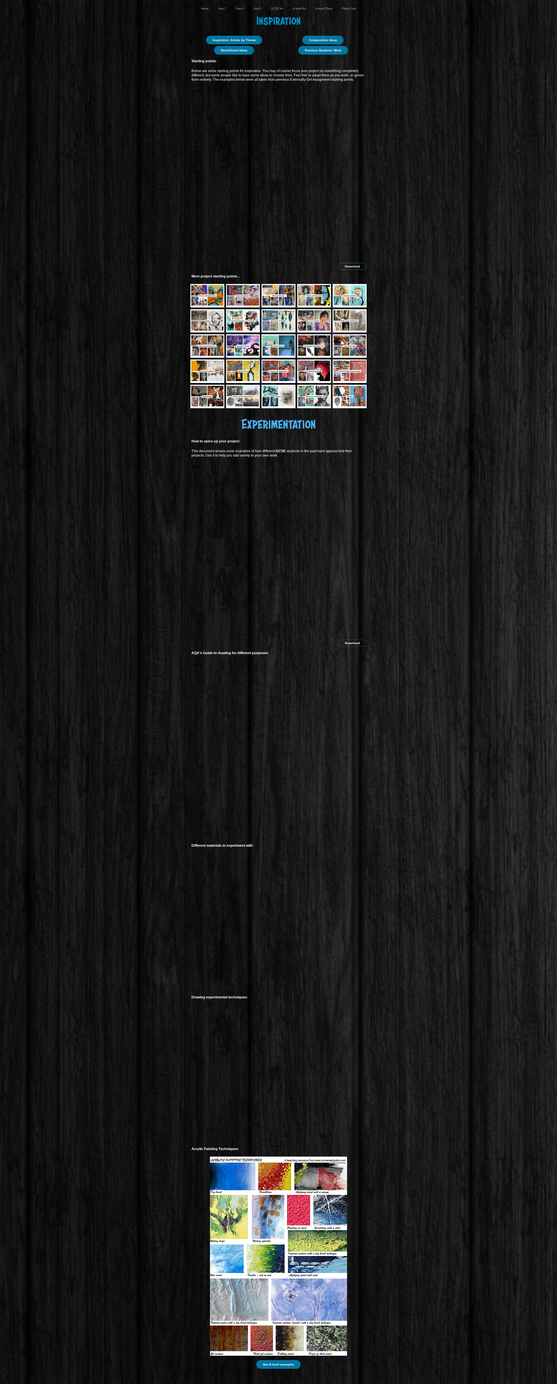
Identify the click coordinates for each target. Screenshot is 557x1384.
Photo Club (349, 8)
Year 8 (240, 8)
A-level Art (299, 8)
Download (352, 266)
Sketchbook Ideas (234, 50)
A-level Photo (323, 8)
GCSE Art (277, 8)
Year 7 (222, 8)
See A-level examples (278, 1364)
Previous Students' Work (323, 50)
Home (204, 8)
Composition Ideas (323, 40)
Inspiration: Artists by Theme (234, 40)
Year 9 (257, 8)
